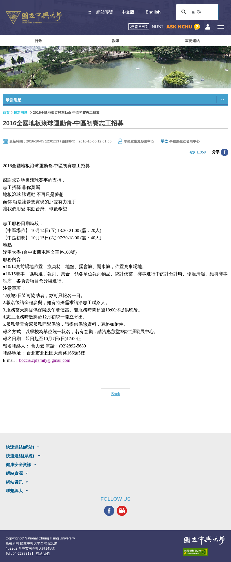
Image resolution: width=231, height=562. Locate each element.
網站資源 (14, 473)
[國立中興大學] (34, 17)
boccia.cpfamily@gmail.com (44, 360)
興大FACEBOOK (109, 511)
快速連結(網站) (20, 447)
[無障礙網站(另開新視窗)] (204, 552)
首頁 (6, 113)
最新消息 (20, 113)
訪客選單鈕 (208, 27)
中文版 (128, 12)
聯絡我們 (43, 554)
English (153, 12)
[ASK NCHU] (183, 27)
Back (115, 393)
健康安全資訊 (18, 464)
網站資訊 (14, 482)
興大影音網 (122, 511)
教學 (115, 41)
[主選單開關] (220, 27)
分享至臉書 (224, 152)
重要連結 (192, 41)
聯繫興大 (14, 490)
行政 (38, 41)
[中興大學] (204, 540)
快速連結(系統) (20, 455)
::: (89, 12)
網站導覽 (104, 12)
